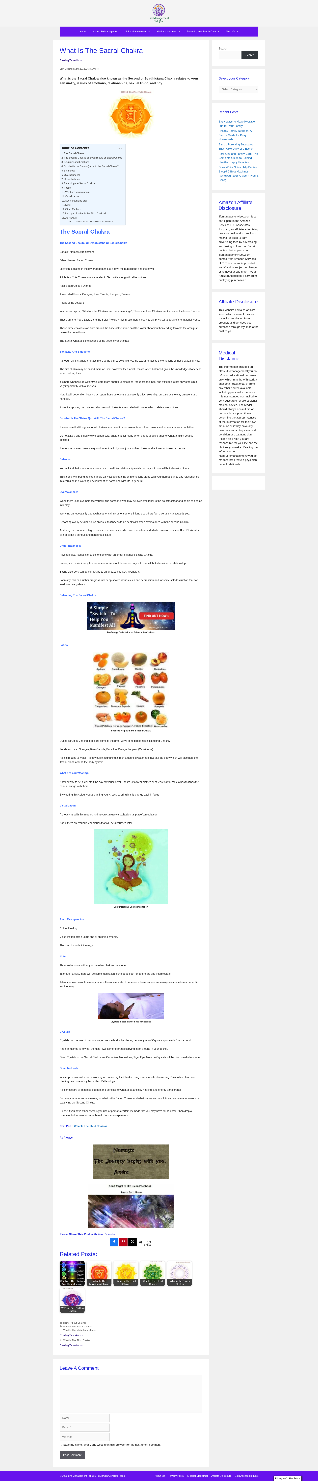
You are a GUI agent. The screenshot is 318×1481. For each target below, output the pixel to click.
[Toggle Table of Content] (118, 148)
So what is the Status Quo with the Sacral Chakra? (91, 166)
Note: (68, 205)
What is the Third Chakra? (90, 1126)
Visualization (72, 196)
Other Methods (73, 209)
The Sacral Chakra (74, 153)
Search (223, 48)
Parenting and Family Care (201, 31)
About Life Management (106, 31)
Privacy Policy (176, 1475)
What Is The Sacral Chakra (77, 1326)
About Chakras (78, 1322)
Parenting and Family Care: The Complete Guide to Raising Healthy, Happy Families (238, 158)
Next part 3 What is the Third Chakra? (85, 213)
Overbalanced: (72, 174)
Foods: (67, 187)
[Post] (132, 1241)
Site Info (230, 31)
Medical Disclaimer (197, 1475)
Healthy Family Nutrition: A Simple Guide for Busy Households (235, 135)
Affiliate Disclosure (221, 1475)
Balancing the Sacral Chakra (79, 183)
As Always (71, 217)
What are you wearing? (77, 192)
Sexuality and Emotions (76, 162)
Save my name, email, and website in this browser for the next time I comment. (112, 1444)
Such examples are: (76, 200)
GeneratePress (116, 1475)
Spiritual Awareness (136, 31)
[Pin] (123, 1241)
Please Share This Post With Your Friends (94, 221)
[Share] (114, 1241)
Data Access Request (246, 1475)
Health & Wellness (167, 31)
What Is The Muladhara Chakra (79, 1330)
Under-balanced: (73, 179)
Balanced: (69, 170)
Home (83, 31)
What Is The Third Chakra (76, 1340)
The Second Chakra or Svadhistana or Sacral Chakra (93, 157)
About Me (160, 1475)
